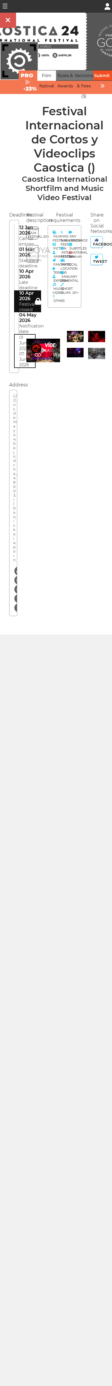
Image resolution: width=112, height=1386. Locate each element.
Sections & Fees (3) (84, 86)
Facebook (97, 244)
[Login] (107, 6)
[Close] (8, 20)
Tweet (97, 261)
